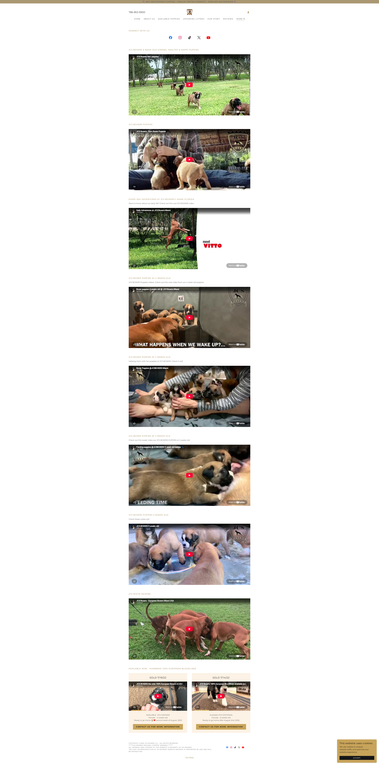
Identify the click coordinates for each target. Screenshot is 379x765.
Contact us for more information (158, 727)
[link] (189, 12)
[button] (248, 12)
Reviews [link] (228, 19)
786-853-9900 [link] (137, 12)
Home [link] (137, 19)
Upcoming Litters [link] (194, 19)
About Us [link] (149, 19)
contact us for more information (221, 727)
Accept (357, 758)
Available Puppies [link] (169, 19)
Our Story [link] (214, 19)
